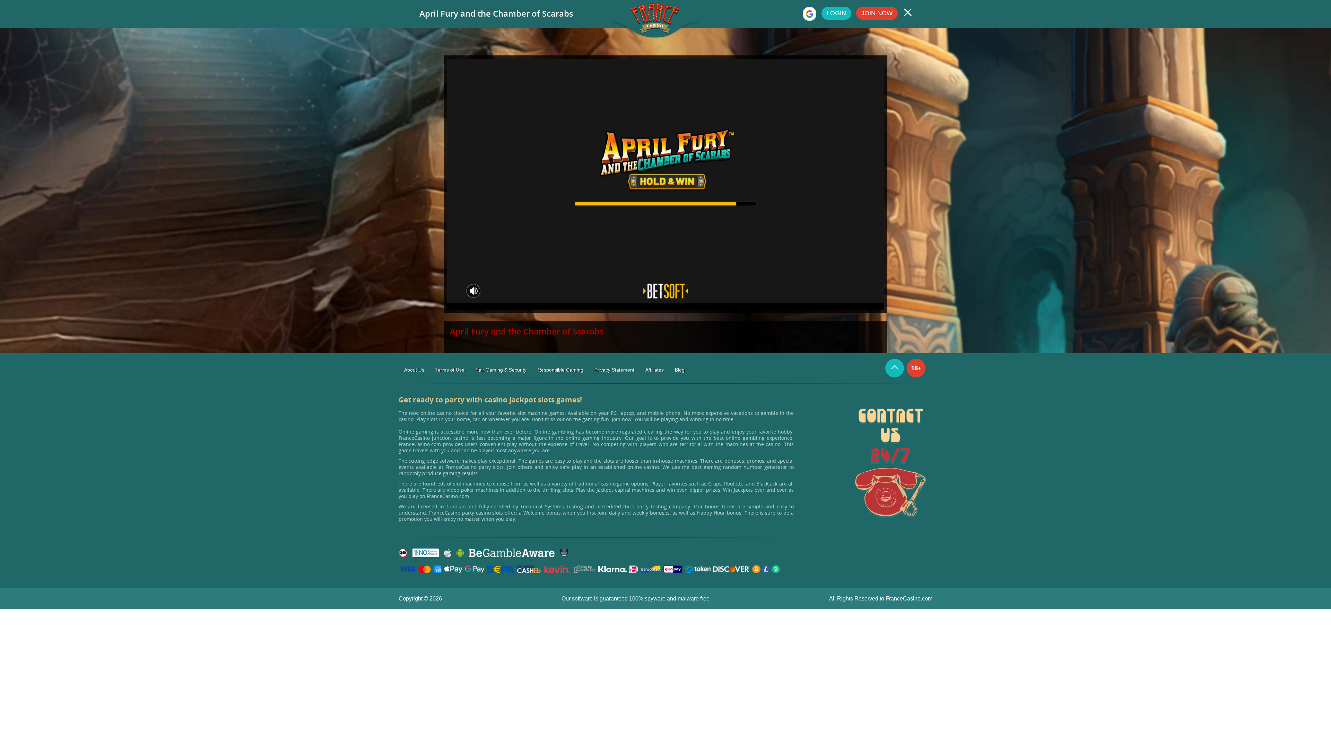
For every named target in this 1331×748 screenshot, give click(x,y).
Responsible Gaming (560, 370)
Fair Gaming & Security (501, 370)
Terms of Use (449, 370)
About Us (414, 370)
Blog (680, 370)
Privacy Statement (614, 370)
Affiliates (654, 370)
